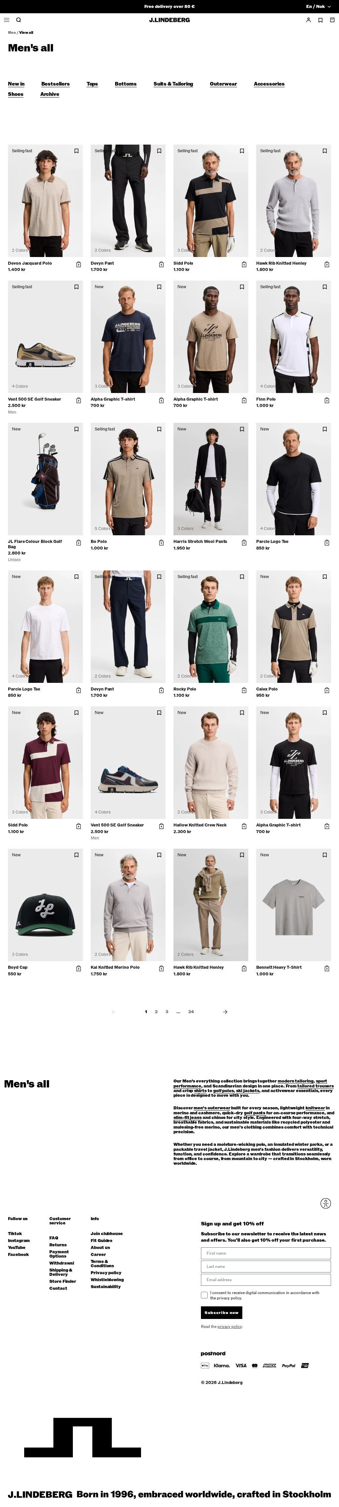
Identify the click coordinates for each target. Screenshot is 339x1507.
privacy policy (209, 821)
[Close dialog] (290, 676)
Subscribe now (204, 805)
